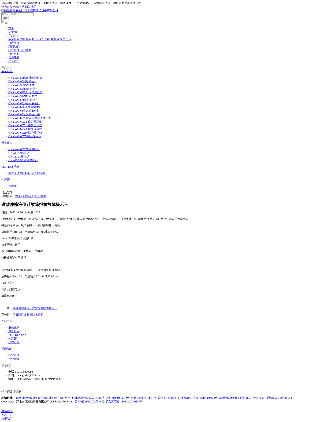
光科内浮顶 (172, 397)
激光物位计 (44, 397)
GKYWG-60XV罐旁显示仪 (24, 136)
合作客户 (14, 53)
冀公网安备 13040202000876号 (124, 401)
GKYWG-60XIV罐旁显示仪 (25, 132)
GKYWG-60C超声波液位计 (25, 107)
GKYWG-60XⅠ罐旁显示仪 (25, 121)
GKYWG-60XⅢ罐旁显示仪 (25, 129)
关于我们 (14, 31)
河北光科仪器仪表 (83, 397)
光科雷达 (157, 397)
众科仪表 (285, 397)
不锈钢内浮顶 (189, 397)
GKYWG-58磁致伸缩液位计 (25, 77)
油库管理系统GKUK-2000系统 (27, 173)
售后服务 (14, 57)
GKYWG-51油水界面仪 (22, 96)
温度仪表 (25, 39)
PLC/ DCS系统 (41, 39)
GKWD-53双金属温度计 (23, 160)
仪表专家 (258, 397)
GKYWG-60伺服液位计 (22, 81)
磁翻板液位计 (120, 397)
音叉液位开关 (242, 397)
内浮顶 (55, 39)
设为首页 (7, 6)
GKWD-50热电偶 (18, 156)
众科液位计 (226, 397)
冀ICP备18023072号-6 (88, 401)
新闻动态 (14, 46)
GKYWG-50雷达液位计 (22, 85)
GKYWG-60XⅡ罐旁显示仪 (25, 125)
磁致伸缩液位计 (26, 397)
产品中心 (14, 35)
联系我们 (14, 61)
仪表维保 (14, 42)
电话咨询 (7, 411)
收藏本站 (18, 6)
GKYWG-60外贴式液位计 (24, 103)
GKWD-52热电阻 (18, 152)
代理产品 (65, 39)
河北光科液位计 (140, 397)
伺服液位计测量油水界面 (28, 314)
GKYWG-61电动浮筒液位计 (25, 92)
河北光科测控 (61, 397)
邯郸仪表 (271, 397)
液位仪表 (14, 39)
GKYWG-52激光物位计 (22, 88)
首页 (11, 28)
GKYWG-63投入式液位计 (24, 110)
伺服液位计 (103, 397)
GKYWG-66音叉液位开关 (24, 114)
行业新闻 (14, 50)
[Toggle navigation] (6, 23)
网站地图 (30, 6)
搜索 (5, 18)
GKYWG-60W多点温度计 (24, 149)
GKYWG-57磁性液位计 (22, 99)
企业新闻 (25, 50)
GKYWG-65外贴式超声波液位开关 (29, 118)
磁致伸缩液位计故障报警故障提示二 (35, 308)
